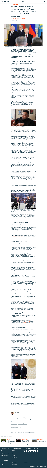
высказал (24, 322)
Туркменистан (14, 464)
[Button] (34, 23)
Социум (13, 455)
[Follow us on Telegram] (31, 451)
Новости (13, 450)
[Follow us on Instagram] (26, 451)
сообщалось (27, 300)
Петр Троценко (22, 18)
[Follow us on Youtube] (24, 451)
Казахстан (8, 439)
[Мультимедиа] (44, 1)
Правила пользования (4, 455)
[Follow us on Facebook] (29, 451)
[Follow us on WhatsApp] (33, 451)
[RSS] (37, 451)
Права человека (14, 457)
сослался (28, 321)
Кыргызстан (3, 464)
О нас (1, 450)
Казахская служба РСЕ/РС (15, 18)
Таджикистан (14, 462)
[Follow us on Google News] (35, 451)
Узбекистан (26, 462)
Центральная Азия (14, 4)
